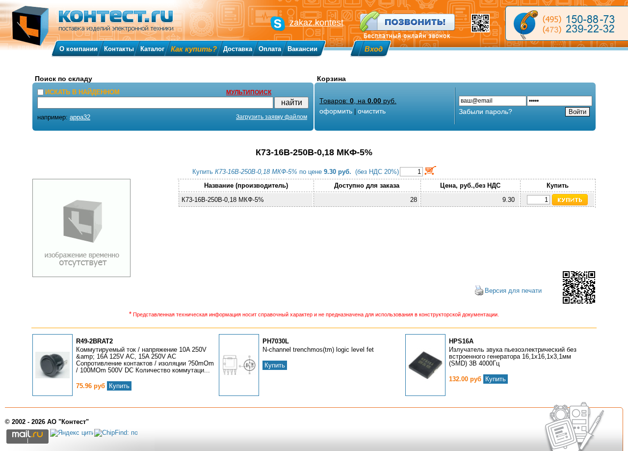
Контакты (119, 49)
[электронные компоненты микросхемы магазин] (566, 23)
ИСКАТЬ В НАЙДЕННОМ (82, 92)
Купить (119, 386)
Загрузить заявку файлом (271, 116)
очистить (372, 111)
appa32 (80, 117)
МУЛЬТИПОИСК (248, 92)
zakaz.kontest (316, 23)
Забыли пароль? (485, 111)
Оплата (270, 49)
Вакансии (302, 49)
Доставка (237, 49)
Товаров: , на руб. (357, 101)
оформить (335, 111)
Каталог (152, 49)
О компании (78, 49)
